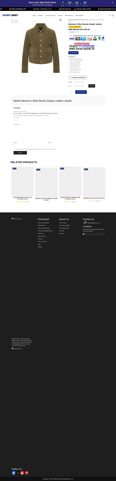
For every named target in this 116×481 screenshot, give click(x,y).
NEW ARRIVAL (69, 15)
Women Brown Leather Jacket (80, 19)
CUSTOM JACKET (50, 15)
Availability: (72, 32)
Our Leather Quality (64, 225)
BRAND (60, 15)
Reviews (61, 233)
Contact (40, 247)
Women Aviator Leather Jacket (94, 198)
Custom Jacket (42, 236)
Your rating (17, 117)
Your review (17, 124)
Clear (92, 85)
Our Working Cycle (64, 228)
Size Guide (41, 233)
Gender (70, 82)
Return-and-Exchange (43, 228)
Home (69, 19)
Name (16, 142)
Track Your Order (42, 241)
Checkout (40, 239)
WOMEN (40, 15)
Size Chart (74, 52)
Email (50, 142)
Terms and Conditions (43, 222)
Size (69, 86)
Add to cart (81, 92)
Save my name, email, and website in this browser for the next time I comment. (36, 149)
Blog (39, 244)
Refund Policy (41, 225)
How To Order (62, 222)
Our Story (61, 230)
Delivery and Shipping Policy (45, 230)
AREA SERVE (79, 15)
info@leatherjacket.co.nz (93, 223)
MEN (34, 15)
